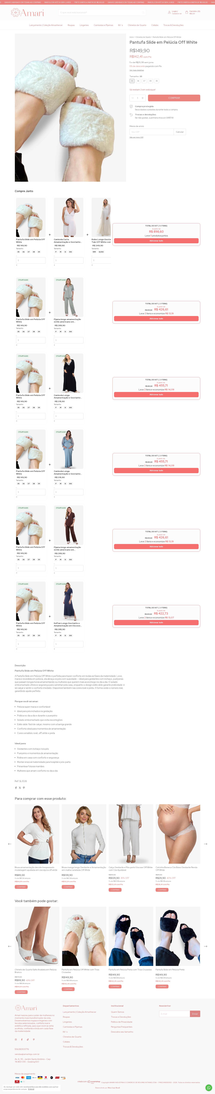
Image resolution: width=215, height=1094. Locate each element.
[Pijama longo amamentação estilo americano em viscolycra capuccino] (68, 525)
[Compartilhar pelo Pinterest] (24, 787)
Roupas (71, 25)
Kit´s (120, 25)
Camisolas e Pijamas (103, 25)
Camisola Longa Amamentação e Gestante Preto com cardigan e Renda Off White (68, 396)
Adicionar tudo (156, 241)
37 (29, 252)
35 (18, 252)
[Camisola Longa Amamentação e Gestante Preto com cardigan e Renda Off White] (68, 373)
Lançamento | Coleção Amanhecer (46, 25)
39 (39, 252)
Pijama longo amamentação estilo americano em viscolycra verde (67, 320)
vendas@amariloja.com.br (27, 1054)
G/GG (101, 252)
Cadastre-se (177, 13)
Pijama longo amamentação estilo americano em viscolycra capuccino (67, 548)
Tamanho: (136, 76)
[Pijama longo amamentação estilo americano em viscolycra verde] (68, 297)
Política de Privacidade (121, 1022)
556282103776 (22, 1049)
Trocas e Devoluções (121, 1017)
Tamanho (19, 249)
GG (70, 252)
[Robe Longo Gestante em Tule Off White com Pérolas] (106, 217)
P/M (94, 252)
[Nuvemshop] (89, 1083)
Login (174, 11)
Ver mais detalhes (137, 70)
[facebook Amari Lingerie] (22, 1039)
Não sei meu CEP (136, 137)
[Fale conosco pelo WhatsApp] (208, 1088)
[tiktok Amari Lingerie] (28, 1039)
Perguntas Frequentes (121, 1027)
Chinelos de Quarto (137, 25)
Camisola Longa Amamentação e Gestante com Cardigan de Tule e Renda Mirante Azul (67, 472)
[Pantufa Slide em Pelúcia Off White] (31, 217)
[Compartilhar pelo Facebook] (16, 787)
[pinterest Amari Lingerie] (34, 1039)
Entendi (31, 1089)
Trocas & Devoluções (173, 25)
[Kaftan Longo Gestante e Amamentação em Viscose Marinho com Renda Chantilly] (68, 601)
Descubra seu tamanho (122, 1031)
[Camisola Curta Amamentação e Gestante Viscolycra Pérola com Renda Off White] (68, 217)
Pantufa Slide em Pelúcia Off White (30, 240)
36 (23, 252)
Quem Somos (117, 1012)
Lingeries (84, 25)
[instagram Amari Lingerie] (16, 1039)
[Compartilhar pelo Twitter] (20, 787)
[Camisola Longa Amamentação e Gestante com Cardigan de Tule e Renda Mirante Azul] (68, 449)
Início (132, 37)
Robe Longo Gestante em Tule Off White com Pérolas (105, 240)
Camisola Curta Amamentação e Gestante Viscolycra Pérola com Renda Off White (68, 240)
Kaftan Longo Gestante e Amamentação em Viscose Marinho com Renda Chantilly (68, 624)
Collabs (154, 25)
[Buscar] (143, 12)
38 (34, 252)
